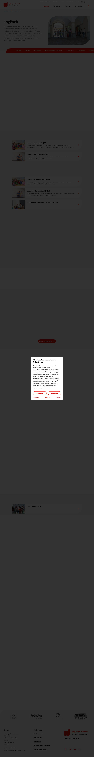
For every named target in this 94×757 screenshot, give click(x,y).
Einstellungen (36, 397)
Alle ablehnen (39, 393)
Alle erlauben (54, 393)
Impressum (58, 397)
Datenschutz (48, 397)
